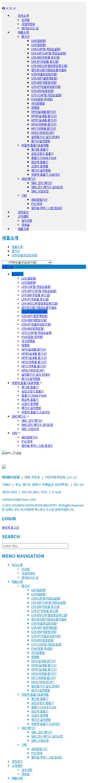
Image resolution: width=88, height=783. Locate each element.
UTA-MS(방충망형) (42, 91)
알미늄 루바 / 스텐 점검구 (46, 208)
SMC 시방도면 (40, 191)
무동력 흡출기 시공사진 (45, 174)
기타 (24, 195)
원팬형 (35, 107)
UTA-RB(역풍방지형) (44, 82)
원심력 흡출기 (39, 162)
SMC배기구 (28, 178)
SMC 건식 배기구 (41, 183)
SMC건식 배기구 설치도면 (47, 187)
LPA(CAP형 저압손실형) (46, 49)
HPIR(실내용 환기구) (44, 116)
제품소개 (10, 237)
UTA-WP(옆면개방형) (44, 78)
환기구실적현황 (40, 141)
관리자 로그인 (10, 527)
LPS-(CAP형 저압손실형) (46, 95)
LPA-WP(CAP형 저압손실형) (48, 53)
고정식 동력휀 (39, 166)
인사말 (26, 19)
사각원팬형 (38, 103)
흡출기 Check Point (43, 157)
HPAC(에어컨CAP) (42, 132)
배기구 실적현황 (41, 170)
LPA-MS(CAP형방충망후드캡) (49, 65)
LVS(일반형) (38, 45)
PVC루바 (36, 203)
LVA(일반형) (38, 40)
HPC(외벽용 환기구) (43, 128)
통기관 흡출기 (39, 149)
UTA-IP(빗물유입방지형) (46, 86)
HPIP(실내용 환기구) (44, 120)
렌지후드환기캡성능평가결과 (48, 70)
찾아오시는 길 (30, 28)
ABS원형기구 (39, 199)
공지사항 (27, 220)
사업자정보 (28, 24)
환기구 (26, 36)
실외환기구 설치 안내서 (45, 137)
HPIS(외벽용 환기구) (43, 124)
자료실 (26, 224)
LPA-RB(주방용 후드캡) (45, 57)
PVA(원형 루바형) (42, 99)
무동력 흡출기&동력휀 (35, 145)
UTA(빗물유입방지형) (44, 74)
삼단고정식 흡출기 (42, 153)
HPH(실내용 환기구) (43, 111)
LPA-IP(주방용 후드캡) (45, 61)
